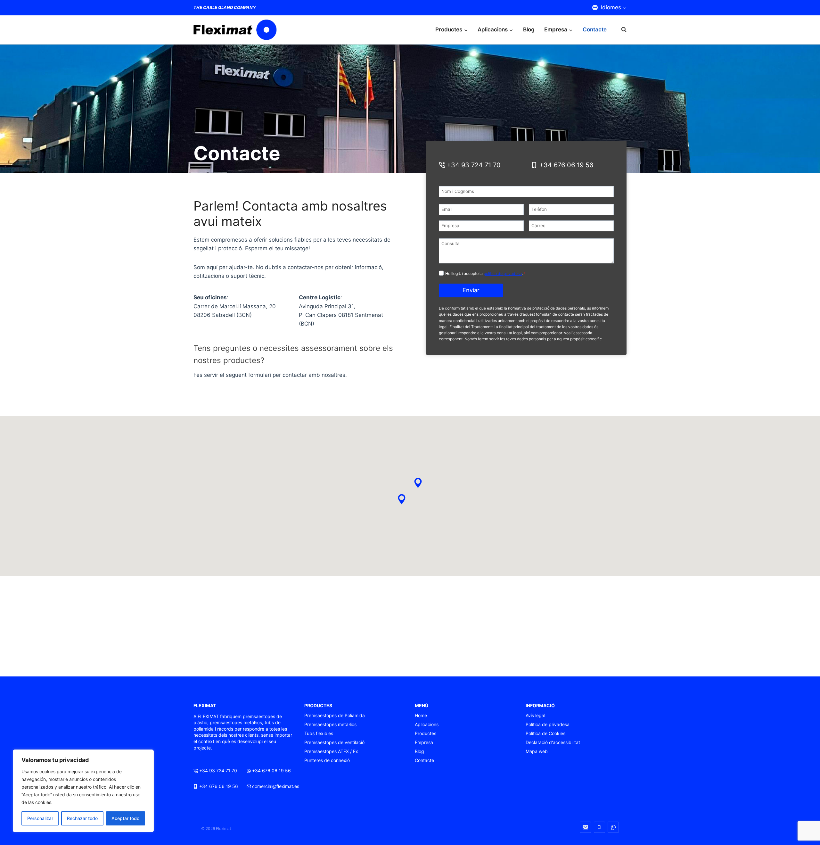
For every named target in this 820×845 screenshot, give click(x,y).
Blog (529, 29)
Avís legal (535, 715)
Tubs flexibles (318, 733)
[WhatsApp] (613, 827)
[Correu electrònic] (585, 827)
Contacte (595, 29)
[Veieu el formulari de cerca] (621, 29)
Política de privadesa (548, 724)
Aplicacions (427, 724)
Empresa (424, 742)
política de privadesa (503, 273)
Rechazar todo (82, 818)
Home (421, 715)
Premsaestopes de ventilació (334, 742)
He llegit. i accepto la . (485, 273)
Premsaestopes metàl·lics (330, 724)
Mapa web (537, 751)
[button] (402, 499)
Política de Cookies (545, 733)
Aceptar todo (125, 818)
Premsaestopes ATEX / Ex (331, 751)
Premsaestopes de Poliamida (334, 715)
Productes (425, 733)
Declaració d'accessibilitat (553, 742)
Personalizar (40, 818)
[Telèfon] (599, 827)
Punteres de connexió (327, 760)
